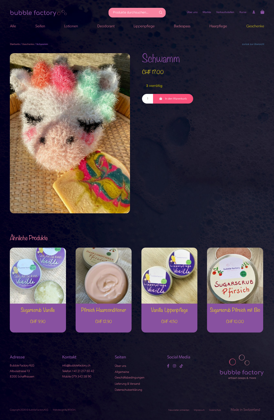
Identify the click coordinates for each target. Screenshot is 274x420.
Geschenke (255, 26)
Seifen (40, 26)
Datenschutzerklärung (128, 390)
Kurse (242, 12)
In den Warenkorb (176, 98)
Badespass (182, 26)
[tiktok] (182, 366)
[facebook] (168, 366)
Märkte (207, 12)
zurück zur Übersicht (253, 44)
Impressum (199, 410)
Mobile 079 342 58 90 (76, 376)
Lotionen (71, 26)
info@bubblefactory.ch (76, 365)
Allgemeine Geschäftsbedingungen (129, 375)
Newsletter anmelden (179, 410)
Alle (13, 26)
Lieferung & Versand (127, 383)
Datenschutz (215, 410)
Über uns (192, 12)
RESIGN (71, 410)
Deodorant (106, 26)
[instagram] (175, 366)
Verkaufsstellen (225, 12)
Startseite (15, 44)
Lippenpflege (144, 26)
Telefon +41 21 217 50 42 (78, 371)
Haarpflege (218, 26)
